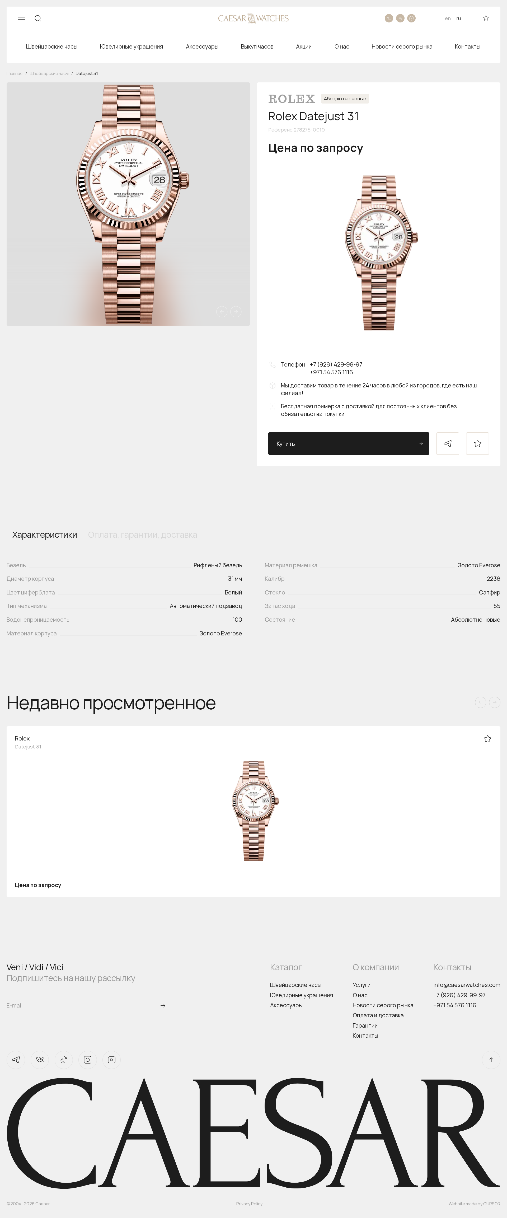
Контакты (365, 1035)
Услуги (362, 985)
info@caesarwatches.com (466, 985)
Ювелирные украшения (301, 995)
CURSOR (491, 1204)
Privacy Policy (249, 1204)
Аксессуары (286, 1005)
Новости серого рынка (383, 1005)
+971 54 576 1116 (454, 1005)
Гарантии (365, 1025)
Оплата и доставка (378, 1015)
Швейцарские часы (296, 985)
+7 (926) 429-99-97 (459, 995)
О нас (360, 995)
